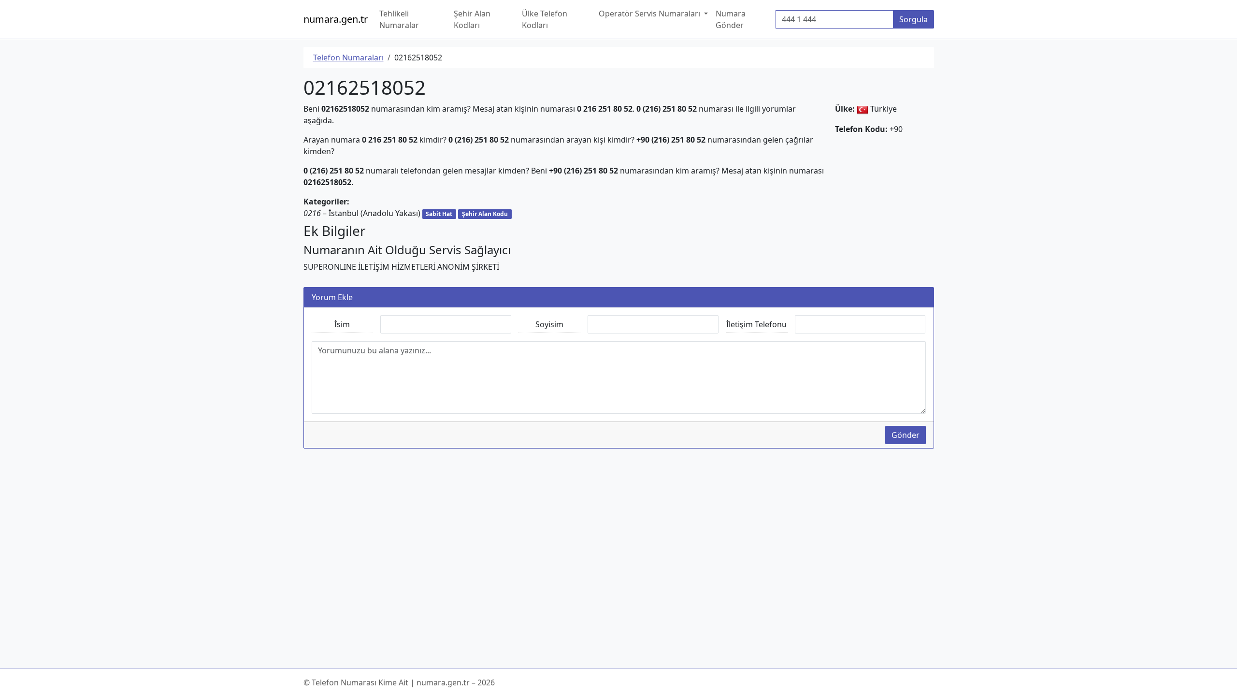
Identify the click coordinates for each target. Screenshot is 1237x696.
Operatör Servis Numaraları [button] (650, 13)
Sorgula (913, 19)
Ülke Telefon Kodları (544, 19)
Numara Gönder (731, 19)
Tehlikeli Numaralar (399, 19)
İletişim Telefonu (756, 324)
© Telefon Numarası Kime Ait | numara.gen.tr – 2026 (399, 682)
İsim (342, 324)
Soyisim (549, 324)
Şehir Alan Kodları (472, 19)
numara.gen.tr (335, 19)
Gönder (906, 435)
